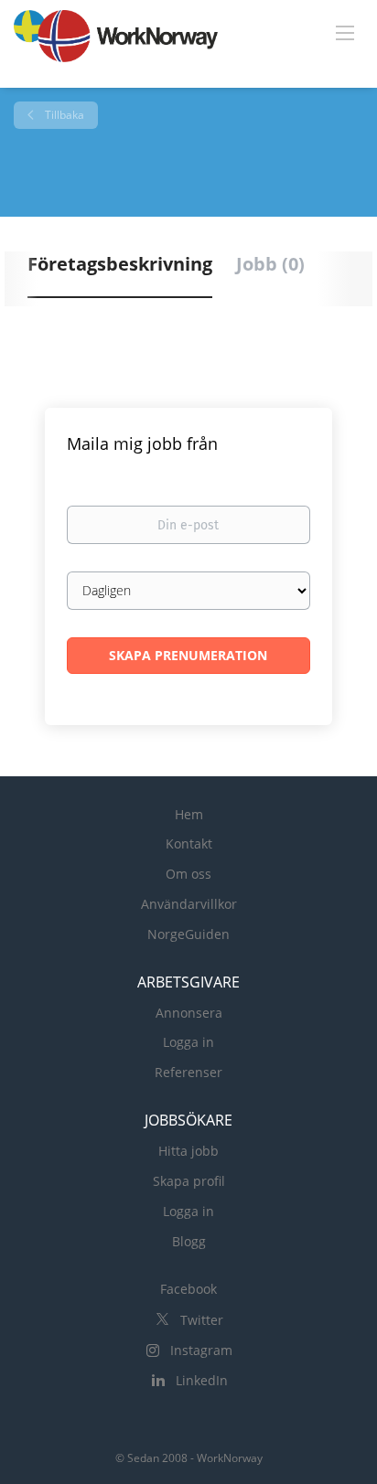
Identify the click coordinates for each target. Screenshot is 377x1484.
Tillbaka (63, 115)
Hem (189, 814)
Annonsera (189, 1012)
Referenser (188, 1072)
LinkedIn (202, 1380)
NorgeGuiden (188, 934)
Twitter (201, 1320)
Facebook (188, 1288)
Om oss (188, 873)
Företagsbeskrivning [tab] (119, 263)
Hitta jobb (188, 1150)
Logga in (188, 1042)
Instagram (201, 1350)
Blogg (189, 1241)
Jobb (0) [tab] (270, 263)
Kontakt (189, 843)
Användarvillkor (189, 904)
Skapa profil (189, 1181)
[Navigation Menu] (345, 32)
